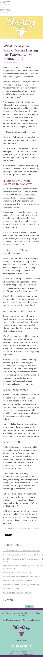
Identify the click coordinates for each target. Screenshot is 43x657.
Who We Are (6, 613)
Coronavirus (22, 528)
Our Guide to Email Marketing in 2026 (17, 572)
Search (29, 606)
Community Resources (31, 620)
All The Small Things (11, 588)
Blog (27, 613)
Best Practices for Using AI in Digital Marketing (21, 584)
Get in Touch (36, 613)
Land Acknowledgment (11, 620)
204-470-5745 (21, 640)
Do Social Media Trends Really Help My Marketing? (22, 576)
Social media (33, 528)
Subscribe (21, 616)
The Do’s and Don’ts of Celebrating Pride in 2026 (21, 551)
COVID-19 (12, 528)
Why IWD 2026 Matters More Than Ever (17, 580)
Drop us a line (26, 514)
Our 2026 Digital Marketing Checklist (17, 592)
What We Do (18, 613)
